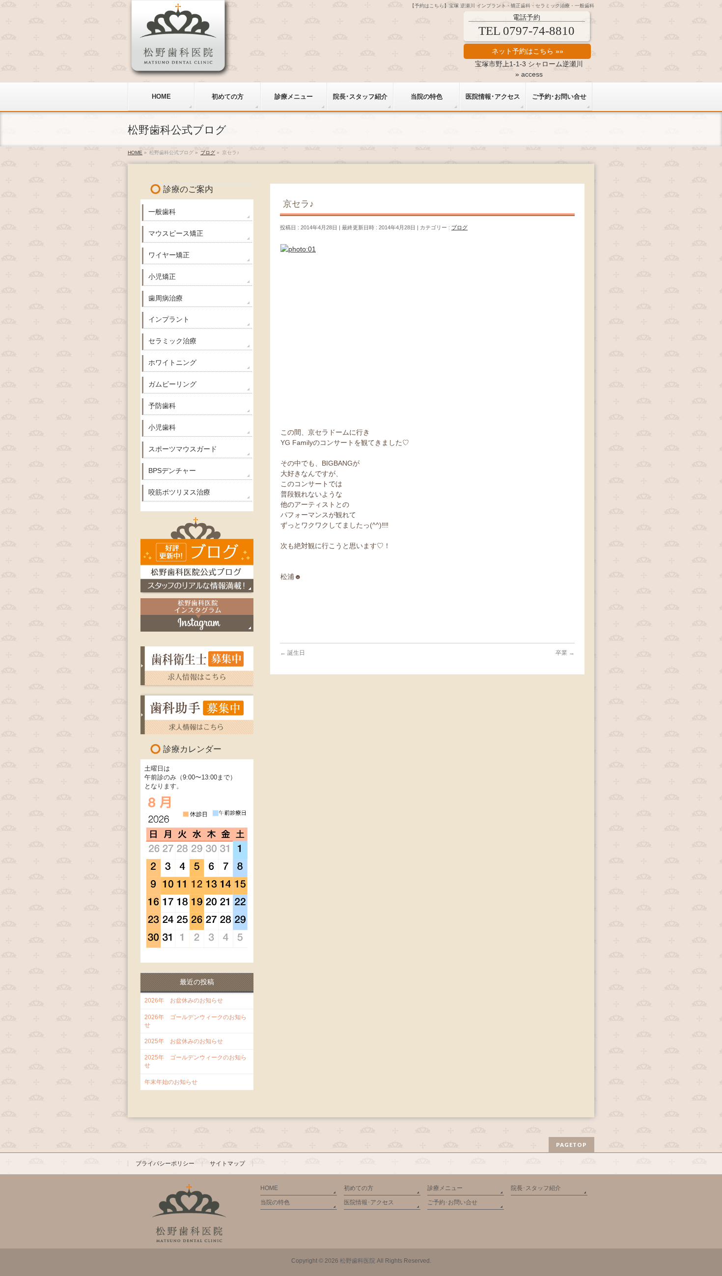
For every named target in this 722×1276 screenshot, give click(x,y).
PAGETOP (571, 1144)
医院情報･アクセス (369, 1202)
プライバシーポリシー (165, 1163)
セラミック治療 (172, 341)
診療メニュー (445, 1188)
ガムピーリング (172, 384)
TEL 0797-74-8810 (526, 30)
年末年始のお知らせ (170, 1082)
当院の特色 (275, 1202)
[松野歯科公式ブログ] (196, 554)
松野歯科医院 (357, 1260)
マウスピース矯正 (175, 233)
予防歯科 (162, 406)
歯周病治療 (165, 298)
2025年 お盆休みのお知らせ (183, 1041)
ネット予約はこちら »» (527, 51)
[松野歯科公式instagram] (196, 615)
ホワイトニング (172, 362)
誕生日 (292, 652)
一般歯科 (162, 212)
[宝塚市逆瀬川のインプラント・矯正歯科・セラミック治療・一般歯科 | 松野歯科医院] (180, 67)
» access (529, 74)
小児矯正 (162, 276)
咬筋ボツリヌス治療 (179, 492)
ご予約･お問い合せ (452, 1202)
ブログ (459, 227)
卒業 (565, 652)
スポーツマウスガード (182, 449)
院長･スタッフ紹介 (536, 1188)
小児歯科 (162, 427)
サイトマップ (227, 1163)
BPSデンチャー (172, 470)
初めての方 (358, 1188)
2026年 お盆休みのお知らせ (183, 1000)
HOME (269, 1188)
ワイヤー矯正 (169, 255)
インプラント (169, 319)
